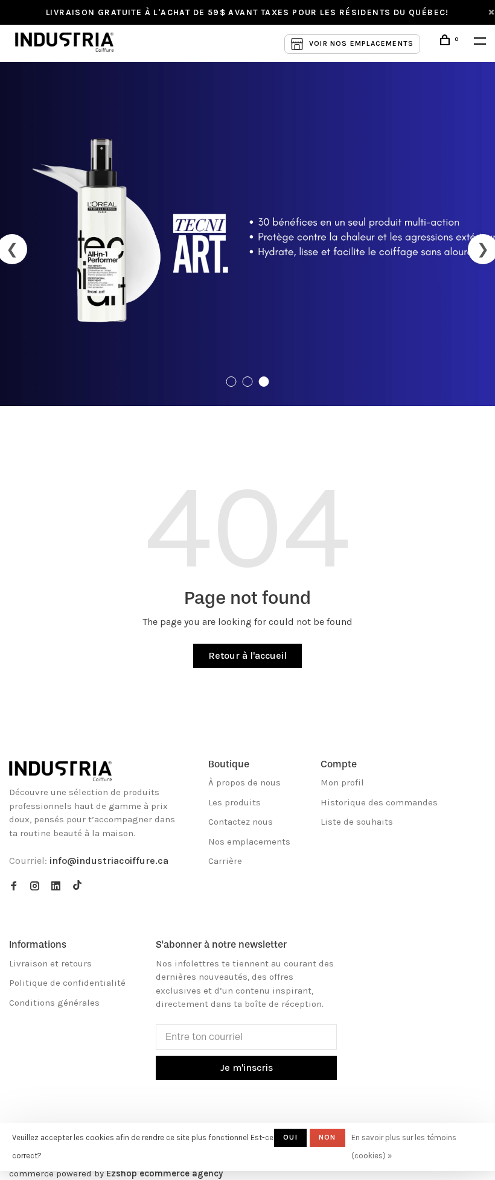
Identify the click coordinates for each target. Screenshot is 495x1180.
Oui (290, 1137)
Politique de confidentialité (67, 982)
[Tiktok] (77, 886)
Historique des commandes (379, 802)
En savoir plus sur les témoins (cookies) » (403, 1146)
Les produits (234, 802)
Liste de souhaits (357, 821)
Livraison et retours (50, 963)
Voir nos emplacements (361, 43)
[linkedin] (55, 886)
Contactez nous (240, 821)
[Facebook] (13, 886)
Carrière (225, 860)
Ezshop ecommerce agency (164, 1173)
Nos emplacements (249, 841)
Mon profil (342, 782)
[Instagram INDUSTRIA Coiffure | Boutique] (34, 886)
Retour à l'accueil (247, 655)
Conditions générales (54, 1002)
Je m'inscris (246, 1067)
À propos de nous (244, 782)
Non (327, 1137)
